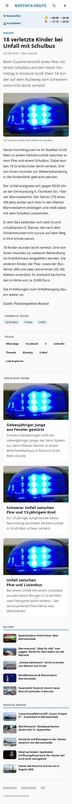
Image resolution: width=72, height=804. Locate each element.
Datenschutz (28, 787)
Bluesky (28, 352)
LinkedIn (59, 343)
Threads (11, 352)
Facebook (32, 343)
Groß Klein (12, 322)
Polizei (8, 33)
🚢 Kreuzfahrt (12, 23)
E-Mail (43, 352)
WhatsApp (12, 343)
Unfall (42, 322)
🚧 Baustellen (12, 16)
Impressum (10, 787)
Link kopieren (14, 361)
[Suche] (54, 5)
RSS (43, 787)
